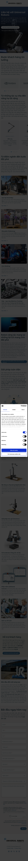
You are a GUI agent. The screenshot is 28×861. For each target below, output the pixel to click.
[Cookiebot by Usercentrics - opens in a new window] (21, 406)
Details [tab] (14, 409)
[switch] (25, 436)
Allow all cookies (14, 450)
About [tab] (23, 409)
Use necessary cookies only (14, 454)
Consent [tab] (5, 409)
